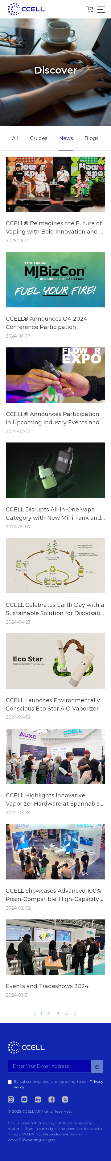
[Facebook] (54, 1099)
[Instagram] (14, 1099)
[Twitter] (68, 1099)
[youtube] (27, 1099)
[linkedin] (41, 1099)
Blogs (91, 138)
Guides (38, 138)
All (15, 138)
